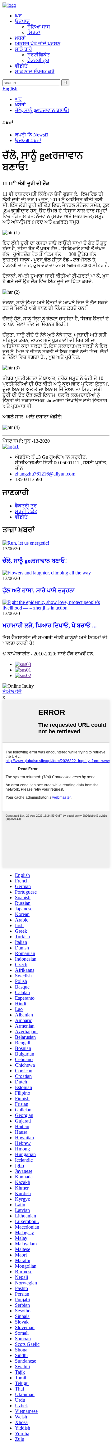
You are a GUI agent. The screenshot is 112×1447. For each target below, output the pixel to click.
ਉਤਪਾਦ (22, 21)
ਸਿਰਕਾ (33, 32)
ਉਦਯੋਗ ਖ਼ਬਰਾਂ (28, 140)
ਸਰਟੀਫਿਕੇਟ (38, 54)
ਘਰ (18, 15)
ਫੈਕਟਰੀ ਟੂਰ (38, 60)
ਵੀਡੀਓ (21, 66)
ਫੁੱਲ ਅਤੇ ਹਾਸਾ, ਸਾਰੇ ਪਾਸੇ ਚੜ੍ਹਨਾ (38, 590)
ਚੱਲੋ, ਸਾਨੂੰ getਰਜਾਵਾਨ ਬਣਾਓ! (42, 110)
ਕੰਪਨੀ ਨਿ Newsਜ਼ (31, 134)
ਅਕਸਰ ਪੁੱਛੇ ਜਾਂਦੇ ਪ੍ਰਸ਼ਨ (37, 43)
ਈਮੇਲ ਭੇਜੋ (11, 691)
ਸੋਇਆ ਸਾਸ (38, 26)
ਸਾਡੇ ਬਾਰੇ (23, 49)
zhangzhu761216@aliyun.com (45, 473)
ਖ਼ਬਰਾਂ (20, 38)
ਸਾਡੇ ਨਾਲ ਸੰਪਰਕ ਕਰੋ (34, 71)
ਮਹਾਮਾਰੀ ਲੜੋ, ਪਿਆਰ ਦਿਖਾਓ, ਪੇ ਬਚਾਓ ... (49, 625)
